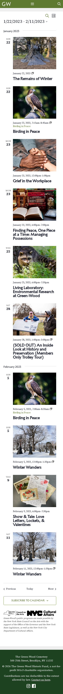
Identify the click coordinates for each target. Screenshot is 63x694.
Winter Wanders (27, 467)
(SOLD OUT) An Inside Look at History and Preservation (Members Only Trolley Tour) (33, 351)
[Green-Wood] (6, 4)
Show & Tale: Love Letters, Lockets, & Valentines (28, 520)
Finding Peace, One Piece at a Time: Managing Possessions (34, 234)
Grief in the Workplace (32, 180)
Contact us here (40, 679)
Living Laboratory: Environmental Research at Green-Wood (33, 291)
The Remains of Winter (32, 78)
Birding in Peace (26, 131)
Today (29, 589)
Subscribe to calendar (28, 600)
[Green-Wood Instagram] (28, 686)
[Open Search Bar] (59, 4)
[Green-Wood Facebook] (34, 686)
